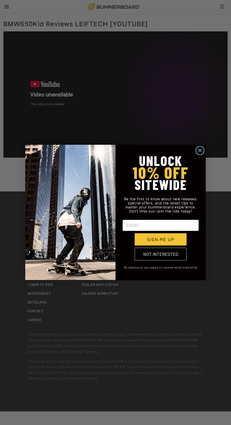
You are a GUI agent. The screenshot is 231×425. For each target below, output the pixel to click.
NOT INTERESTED (160, 254)
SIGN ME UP (160, 239)
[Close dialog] (200, 150)
